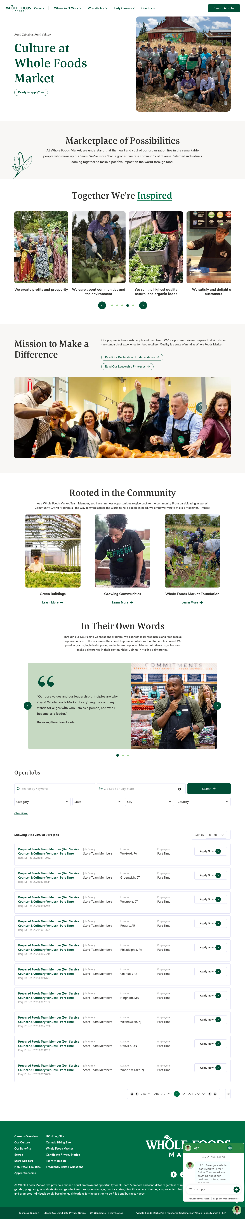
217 (163, 1094)
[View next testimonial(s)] (143, 305)
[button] (42, 802)
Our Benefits (22, 1148)
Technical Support (29, 1213)
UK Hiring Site (55, 1136)
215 (149, 1094)
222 (197, 1094)
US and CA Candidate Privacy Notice (65, 1213)
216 (156, 1094)
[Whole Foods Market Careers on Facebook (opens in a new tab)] (174, 1174)
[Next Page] (210, 1094)
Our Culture (22, 1142)
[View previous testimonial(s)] (102, 305)
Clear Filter (21, 813)
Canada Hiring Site (58, 1142)
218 (169, 1094)
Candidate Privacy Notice (63, 1154)
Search (206, 789)
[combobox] (141, 788)
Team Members (56, 1160)
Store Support (23, 1160)
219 (177, 1094)
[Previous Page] (137, 1094)
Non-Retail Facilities (27, 1167)
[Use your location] (180, 789)
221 (190, 1094)
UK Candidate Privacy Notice (106, 1213)
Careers (39, 8)
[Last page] (215, 1094)
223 (203, 1094)
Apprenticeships (25, 1173)
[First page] (132, 1094)
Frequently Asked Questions (64, 1167)
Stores (18, 1154)
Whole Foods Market (59, 1148)
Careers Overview (26, 1136)
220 (184, 1094)
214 (143, 1094)
